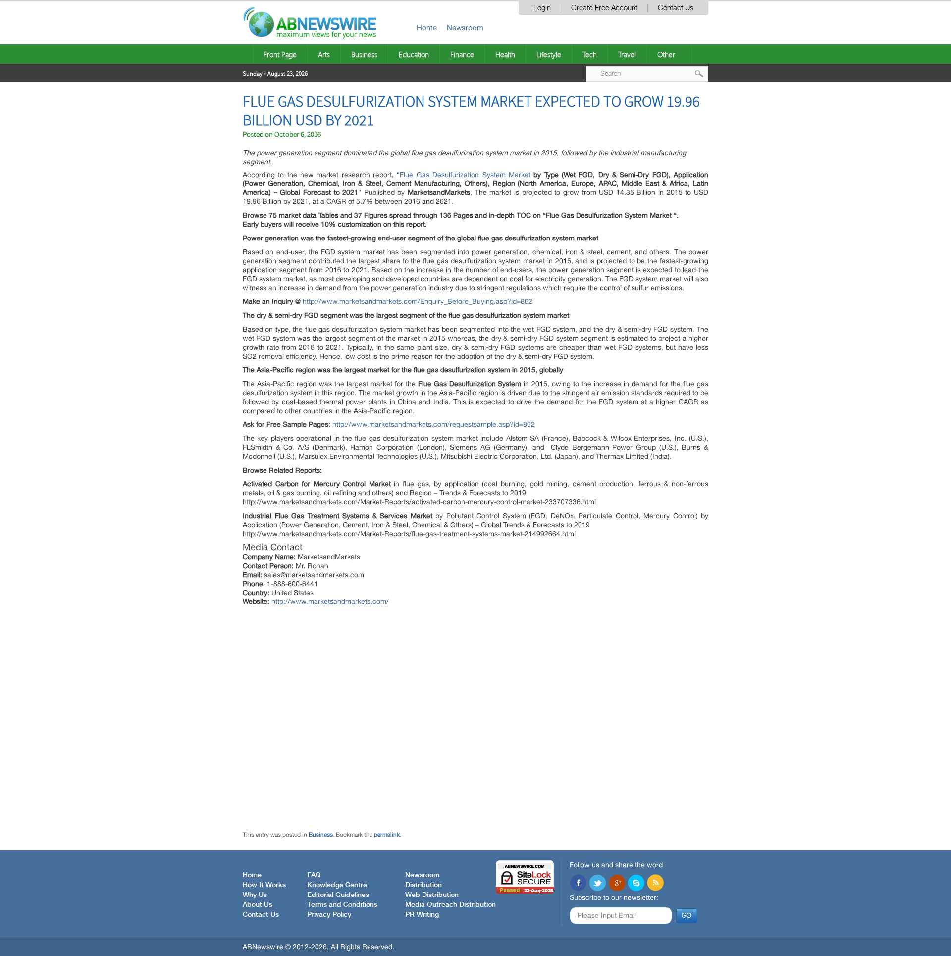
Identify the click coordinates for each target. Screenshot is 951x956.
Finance (462, 54)
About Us (257, 904)
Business (364, 54)
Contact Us (675, 8)
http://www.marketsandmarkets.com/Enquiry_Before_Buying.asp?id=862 (417, 301)
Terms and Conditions (342, 904)
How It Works (264, 885)
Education (414, 54)
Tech (589, 54)
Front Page (280, 54)
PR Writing (422, 914)
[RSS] (655, 883)
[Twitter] (597, 883)
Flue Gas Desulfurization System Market (465, 175)
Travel (627, 54)
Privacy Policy (329, 914)
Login (542, 8)
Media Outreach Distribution (450, 904)
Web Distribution (432, 895)
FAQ (314, 875)
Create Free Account (604, 8)
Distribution (423, 885)
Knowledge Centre (337, 885)
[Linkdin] (616, 883)
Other (666, 54)
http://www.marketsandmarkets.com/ (330, 601)
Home (427, 27)
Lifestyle (548, 54)
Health (505, 54)
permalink (387, 834)
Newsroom (465, 27)
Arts (324, 54)
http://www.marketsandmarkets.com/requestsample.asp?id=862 (433, 424)
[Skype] (636, 883)
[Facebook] (578, 883)
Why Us (255, 895)
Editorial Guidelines (338, 895)
